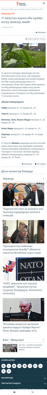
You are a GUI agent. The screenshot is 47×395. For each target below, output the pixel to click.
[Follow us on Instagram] (35, 366)
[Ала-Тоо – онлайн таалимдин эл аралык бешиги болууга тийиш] (10, 348)
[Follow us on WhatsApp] (40, 366)
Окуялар (8, 178)
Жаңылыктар (8, 14)
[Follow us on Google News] (24, 366)
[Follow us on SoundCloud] (30, 366)
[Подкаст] (9, 371)
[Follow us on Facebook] (3, 366)
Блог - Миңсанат (13, 340)
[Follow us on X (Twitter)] (9, 366)
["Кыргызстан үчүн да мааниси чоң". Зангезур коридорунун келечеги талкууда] (23, 194)
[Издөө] (32, 392)
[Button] (41, 32)
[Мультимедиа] (14, 392)
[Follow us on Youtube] (14, 366)
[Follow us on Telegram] (19, 366)
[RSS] (3, 371)
